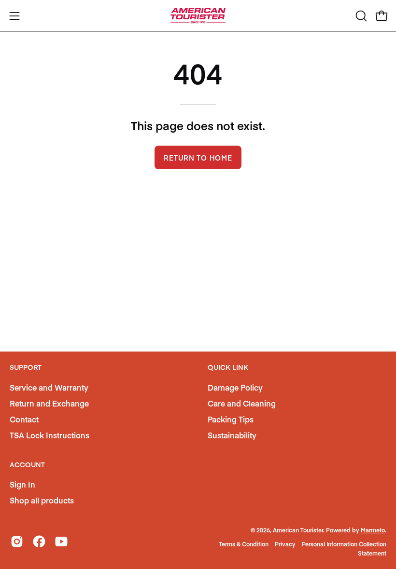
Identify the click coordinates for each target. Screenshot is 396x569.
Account (27, 465)
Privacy (285, 544)
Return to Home (198, 158)
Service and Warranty (49, 387)
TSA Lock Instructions (49, 435)
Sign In (22, 484)
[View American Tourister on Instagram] (17, 541)
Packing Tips (231, 419)
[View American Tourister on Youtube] (61, 541)
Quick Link (228, 367)
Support (26, 367)
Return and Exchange (49, 403)
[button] (360, 16)
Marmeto (373, 530)
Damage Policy (235, 387)
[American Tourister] (198, 15)
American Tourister (298, 530)
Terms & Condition (244, 544)
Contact (24, 419)
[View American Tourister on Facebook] (39, 541)
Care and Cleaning (242, 403)
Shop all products (42, 500)
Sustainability (232, 435)
